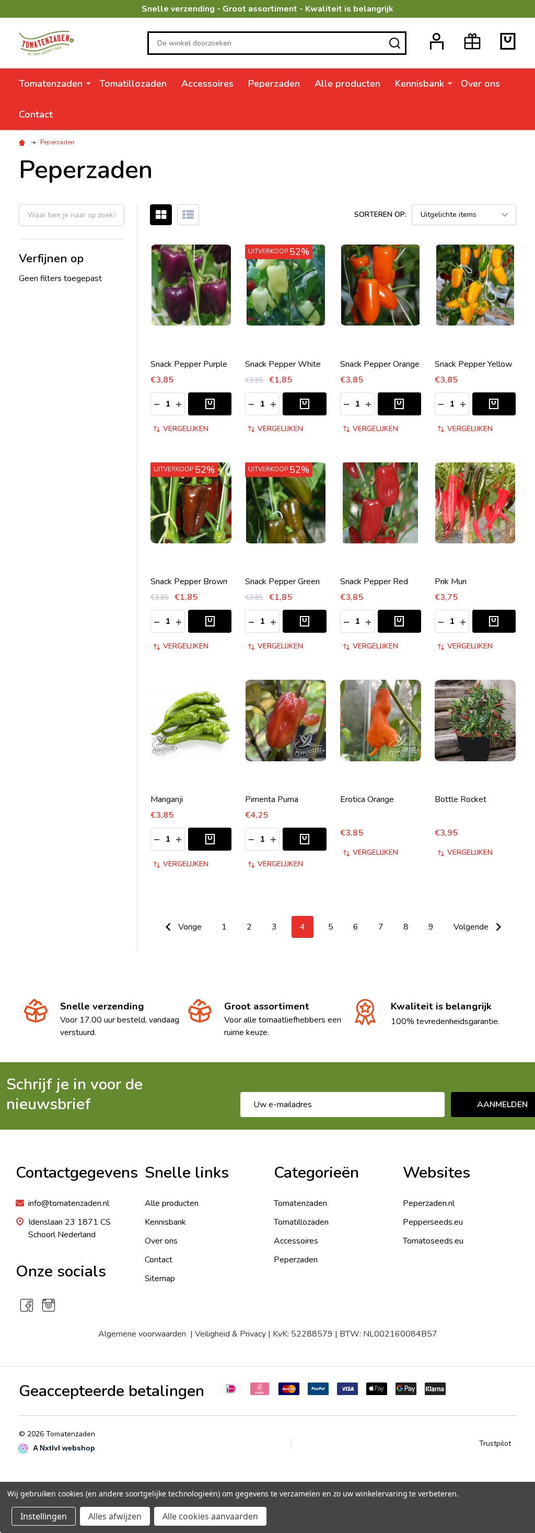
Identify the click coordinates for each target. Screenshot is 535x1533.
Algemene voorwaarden (144, 1334)
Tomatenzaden (51, 83)
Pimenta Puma (271, 799)
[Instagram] (49, 1305)
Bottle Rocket (460, 799)
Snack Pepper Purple (188, 364)
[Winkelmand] (507, 41)
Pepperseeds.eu (433, 1222)
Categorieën (316, 1172)
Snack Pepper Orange (380, 364)
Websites (436, 1172)
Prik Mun (451, 581)
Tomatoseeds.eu (433, 1241)
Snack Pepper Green (282, 581)
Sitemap (160, 1278)
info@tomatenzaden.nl (68, 1203)
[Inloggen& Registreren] (436, 41)
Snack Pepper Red (374, 581)
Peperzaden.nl (429, 1203)
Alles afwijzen (115, 1516)
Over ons (480, 83)
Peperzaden (274, 83)
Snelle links (187, 1172)
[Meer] (88, 83)
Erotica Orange (367, 799)
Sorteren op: (380, 214)
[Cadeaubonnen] (472, 41)
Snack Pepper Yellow (473, 364)
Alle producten (347, 83)
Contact (36, 114)
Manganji (166, 799)
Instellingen (43, 1516)
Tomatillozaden (133, 83)
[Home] (23, 142)
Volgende (472, 927)
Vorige (189, 927)
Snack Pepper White (283, 364)
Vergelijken (185, 429)
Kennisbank (419, 83)
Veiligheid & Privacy (230, 1334)
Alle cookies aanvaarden (210, 1516)
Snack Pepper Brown (188, 581)
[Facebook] (27, 1305)
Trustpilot (495, 1443)
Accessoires (207, 83)
